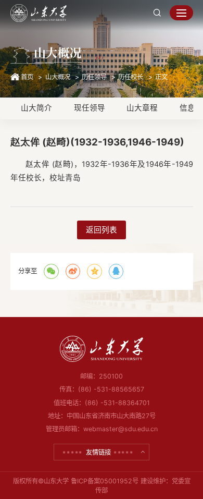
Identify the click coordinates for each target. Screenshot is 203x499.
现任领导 (89, 108)
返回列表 (101, 230)
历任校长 (130, 77)
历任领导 (94, 77)
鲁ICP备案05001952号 (104, 481)
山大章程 (142, 108)
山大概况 (57, 77)
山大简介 (36, 108)
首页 (27, 77)
